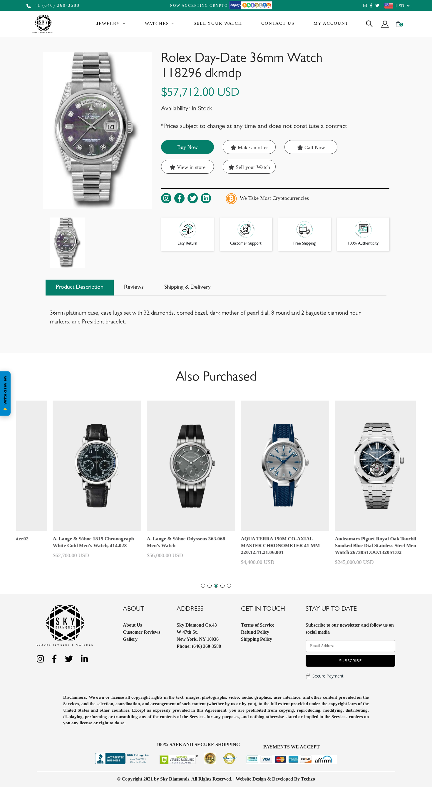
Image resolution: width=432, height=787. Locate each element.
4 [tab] (222, 585)
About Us (132, 624)
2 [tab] (209, 585)
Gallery (130, 639)
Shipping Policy (256, 639)
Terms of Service (257, 624)
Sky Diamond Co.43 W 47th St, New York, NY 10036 (198, 632)
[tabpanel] (263, 486)
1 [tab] (203, 585)
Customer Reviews (141, 632)
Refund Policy (255, 632)
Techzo (308, 778)
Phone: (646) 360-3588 (199, 646)
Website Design (251, 778)
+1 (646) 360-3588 (56, 5)
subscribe (350, 660)
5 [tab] (229, 585)
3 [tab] (216, 585)
